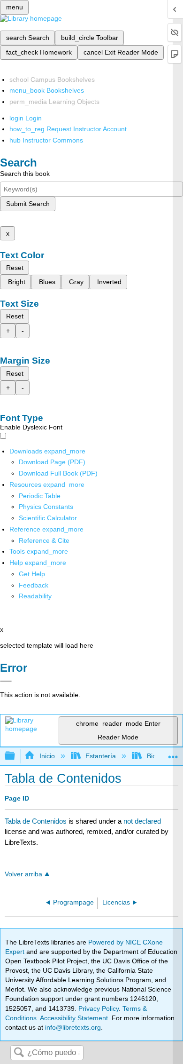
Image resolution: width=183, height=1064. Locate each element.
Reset (14, 267)
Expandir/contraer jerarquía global (16, 756)
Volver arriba (23, 874)
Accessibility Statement (74, 1018)
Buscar (18, 1053)
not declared (142, 821)
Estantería (101, 756)
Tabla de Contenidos (36, 821)
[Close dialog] (6, 681)
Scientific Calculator (48, 518)
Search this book (25, 173)
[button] (33, 585)
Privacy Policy (98, 1008)
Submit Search (28, 203)
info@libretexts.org (72, 1027)
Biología (158, 756)
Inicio (47, 756)
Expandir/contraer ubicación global (173, 753)
